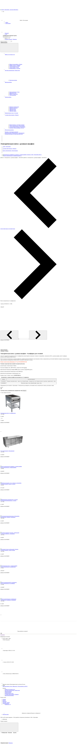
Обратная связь (6, 714)
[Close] (9, 727)
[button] (8, 348)
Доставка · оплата (6, 702)
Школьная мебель (8, 82)
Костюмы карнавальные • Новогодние (12, 70)
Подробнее (2, 634)
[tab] (2, 351)
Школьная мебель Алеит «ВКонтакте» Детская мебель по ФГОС (15, 686)
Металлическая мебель (9, 129)
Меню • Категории (4, 349)
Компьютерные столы (9, 693)
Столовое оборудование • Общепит (12, 115)
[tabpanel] (35, 369)
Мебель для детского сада (10, 54)
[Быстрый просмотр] (0, 431)
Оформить (15, 39)
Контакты (4, 701)
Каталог (4, 700)
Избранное (8, 704)
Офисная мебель (8, 97)
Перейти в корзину (8, 39)
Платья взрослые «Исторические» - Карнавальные (14, 132)
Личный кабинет (6, 703)
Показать (24, 390)
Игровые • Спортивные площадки (11, 131)
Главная (4, 699)
